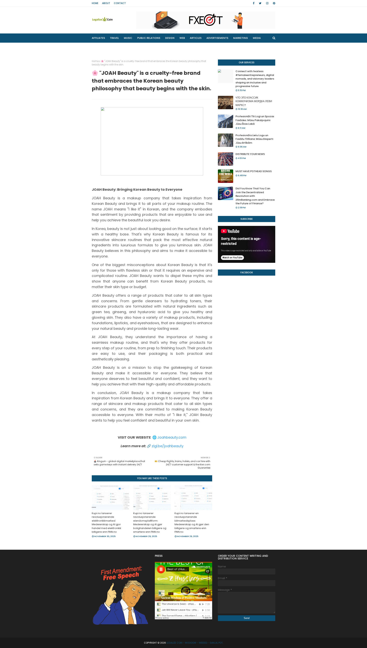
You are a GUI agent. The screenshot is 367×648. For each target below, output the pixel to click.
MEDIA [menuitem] (257, 38)
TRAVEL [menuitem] (114, 38)
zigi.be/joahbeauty (168, 446)
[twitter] (260, 3)
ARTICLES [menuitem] (195, 38)
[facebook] (254, 3)
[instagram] (267, 3)
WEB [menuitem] (182, 38)
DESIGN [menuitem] (170, 38)
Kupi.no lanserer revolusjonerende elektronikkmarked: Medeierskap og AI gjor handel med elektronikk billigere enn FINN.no (106, 522)
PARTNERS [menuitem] (131, 47)
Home (95, 3)
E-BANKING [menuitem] (152, 47)
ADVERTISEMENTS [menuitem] (217, 38)
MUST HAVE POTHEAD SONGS (253, 171)
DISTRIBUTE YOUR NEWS (250, 154)
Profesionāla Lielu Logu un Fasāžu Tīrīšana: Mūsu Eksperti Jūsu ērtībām (254, 139)
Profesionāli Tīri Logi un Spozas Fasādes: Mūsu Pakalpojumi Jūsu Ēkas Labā (254, 120)
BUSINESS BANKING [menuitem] (106, 47)
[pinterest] (273, 3)
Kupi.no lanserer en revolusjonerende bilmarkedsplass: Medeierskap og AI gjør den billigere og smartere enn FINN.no (192, 522)
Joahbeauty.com (171, 437)
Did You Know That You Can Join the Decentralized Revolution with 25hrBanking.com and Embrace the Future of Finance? (255, 196)
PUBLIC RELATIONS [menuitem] (148, 38)
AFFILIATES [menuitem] (98, 38)
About (106, 3)
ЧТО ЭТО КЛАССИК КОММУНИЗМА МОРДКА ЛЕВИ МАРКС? (253, 101)
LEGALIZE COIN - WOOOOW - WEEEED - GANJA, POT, (194, 642)
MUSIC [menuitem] (128, 38)
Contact (120, 3)
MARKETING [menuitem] (240, 38)
